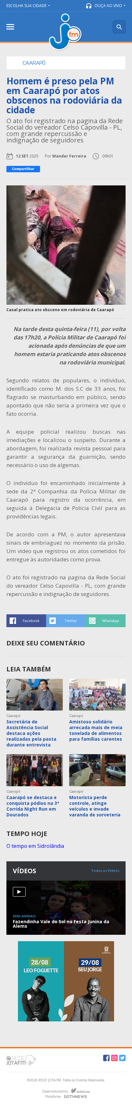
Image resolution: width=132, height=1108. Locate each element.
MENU (10, 27)
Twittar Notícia (66, 620)
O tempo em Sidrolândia (35, 845)
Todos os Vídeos (105, 870)
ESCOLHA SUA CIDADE (26, 5)
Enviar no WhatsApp (106, 620)
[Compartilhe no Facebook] (23, 169)
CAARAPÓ (34, 63)
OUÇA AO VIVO (108, 5)
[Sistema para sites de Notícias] (80, 1090)
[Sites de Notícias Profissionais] (75, 1095)
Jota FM (66, 32)
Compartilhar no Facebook (26, 620)
